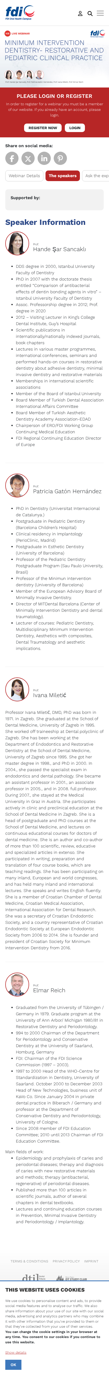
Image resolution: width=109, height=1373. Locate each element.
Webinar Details (24, 175)
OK (13, 1364)
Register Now (43, 128)
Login (74, 128)
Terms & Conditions (29, 1261)
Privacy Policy (66, 1261)
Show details (15, 1352)
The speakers (63, 175)
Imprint (91, 1261)
